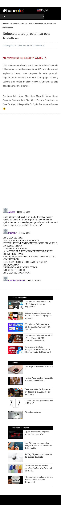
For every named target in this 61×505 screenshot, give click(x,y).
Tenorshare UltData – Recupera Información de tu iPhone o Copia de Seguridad (38, 349)
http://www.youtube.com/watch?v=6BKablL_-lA (24, 57)
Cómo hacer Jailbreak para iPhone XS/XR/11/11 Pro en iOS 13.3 (37, 327)
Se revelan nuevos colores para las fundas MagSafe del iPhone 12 (38, 468)
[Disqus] (30, 162)
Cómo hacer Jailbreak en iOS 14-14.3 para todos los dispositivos (37, 304)
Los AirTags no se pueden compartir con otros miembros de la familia (38, 445)
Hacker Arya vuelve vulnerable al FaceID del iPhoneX (39, 379)
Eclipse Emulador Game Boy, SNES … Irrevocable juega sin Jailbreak (38, 315)
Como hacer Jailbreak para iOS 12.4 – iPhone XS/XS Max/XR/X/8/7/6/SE (39, 338)
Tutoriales (14, 23)
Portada (4, 23)
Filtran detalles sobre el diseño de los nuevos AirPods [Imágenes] (39, 479)
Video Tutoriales (26, 23)
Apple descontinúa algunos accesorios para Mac (37, 432)
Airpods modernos (33, 412)
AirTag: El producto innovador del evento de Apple (38, 455)
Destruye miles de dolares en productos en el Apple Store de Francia (38, 392)
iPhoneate (13, 10)
